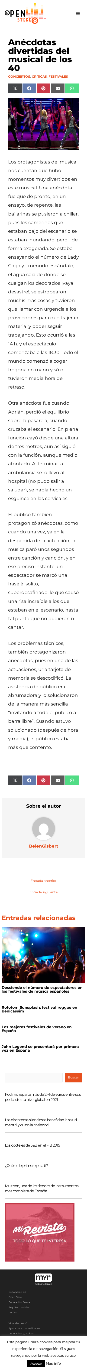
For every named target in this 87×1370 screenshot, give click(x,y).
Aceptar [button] (36, 1363)
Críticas (39, 76)
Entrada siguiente (43, 892)
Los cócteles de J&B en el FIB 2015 (32, 1145)
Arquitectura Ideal (19, 1307)
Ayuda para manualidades (24, 1328)
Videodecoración (19, 1323)
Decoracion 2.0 (17, 1292)
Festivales (58, 76)
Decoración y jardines (21, 1333)
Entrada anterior (43, 881)
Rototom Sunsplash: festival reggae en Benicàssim (39, 1009)
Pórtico (13, 1312)
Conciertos (19, 76)
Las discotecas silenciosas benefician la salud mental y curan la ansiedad (41, 1122)
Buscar (73, 1077)
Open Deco (15, 1297)
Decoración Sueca (19, 1302)
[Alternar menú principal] (78, 13)
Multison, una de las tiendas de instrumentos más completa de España (41, 1188)
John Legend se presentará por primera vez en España (40, 1048)
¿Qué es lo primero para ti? (26, 1165)
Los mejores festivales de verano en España (37, 1029)
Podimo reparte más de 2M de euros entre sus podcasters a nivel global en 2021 (43, 1097)
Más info (53, 1363)
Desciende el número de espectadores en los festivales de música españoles (42, 989)
